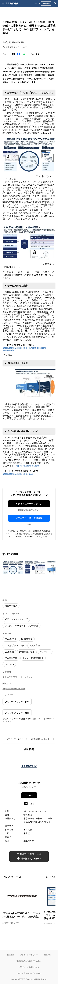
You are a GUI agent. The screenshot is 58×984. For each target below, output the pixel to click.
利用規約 (47, 954)
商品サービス (11, 606)
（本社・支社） (25, 677)
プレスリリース (21, 739)
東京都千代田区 (10, 677)
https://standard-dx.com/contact (18, 474)
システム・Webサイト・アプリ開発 (21, 625)
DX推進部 (9, 652)
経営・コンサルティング (16, 619)
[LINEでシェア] (24, 54)
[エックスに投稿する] (13, 54)
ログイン (36, 3)
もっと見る (50, 877)
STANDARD (10, 639)
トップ (7, 739)
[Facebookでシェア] (18, 54)
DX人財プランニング (14, 645)
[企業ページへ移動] (29, 767)
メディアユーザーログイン (29, 503)
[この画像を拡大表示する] (13, 568)
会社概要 (10, 954)
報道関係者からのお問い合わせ (29, 961)
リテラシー (45, 652)
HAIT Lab (9, 664)
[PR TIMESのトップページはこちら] (12, 3)
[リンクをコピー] (37, 54)
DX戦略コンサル (27, 652)
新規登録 (46, 3)
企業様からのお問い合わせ (29, 967)
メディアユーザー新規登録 (29, 518)
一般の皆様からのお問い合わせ (29, 973)
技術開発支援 (11, 658)
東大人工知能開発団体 (33, 658)
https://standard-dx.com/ (28, 465)
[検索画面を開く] (55, 3)
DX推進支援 (26, 639)
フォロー (29, 795)
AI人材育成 (35, 645)
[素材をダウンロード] (32, 54)
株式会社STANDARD (40, 739)
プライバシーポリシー (29, 954)
